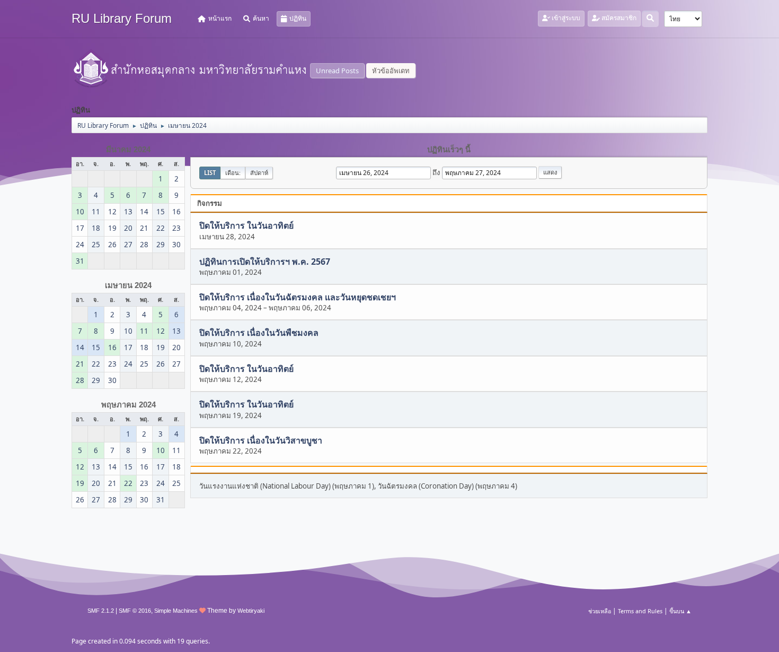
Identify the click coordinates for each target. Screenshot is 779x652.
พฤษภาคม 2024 (128, 405)
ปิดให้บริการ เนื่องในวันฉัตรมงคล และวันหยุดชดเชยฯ (297, 297)
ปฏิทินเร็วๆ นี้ (449, 149)
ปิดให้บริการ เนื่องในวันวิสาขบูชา (260, 440)
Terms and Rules (640, 611)
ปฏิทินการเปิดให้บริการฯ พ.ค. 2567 (264, 261)
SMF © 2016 (135, 610)
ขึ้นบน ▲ (680, 611)
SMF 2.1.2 (100, 610)
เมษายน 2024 (128, 285)
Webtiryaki (250, 610)
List (210, 173)
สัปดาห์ (259, 173)
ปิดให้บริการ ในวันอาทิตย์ (246, 226)
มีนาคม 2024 (128, 149)
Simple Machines (176, 610)
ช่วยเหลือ (599, 611)
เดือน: (233, 173)
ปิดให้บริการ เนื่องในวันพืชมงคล (258, 333)
